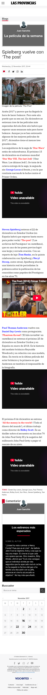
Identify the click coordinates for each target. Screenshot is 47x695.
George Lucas (13, 169)
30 (23, 633)
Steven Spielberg (11, 229)
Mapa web (34, 687)
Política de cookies (22, 690)
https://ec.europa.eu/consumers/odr (25, 672)
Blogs (5, 19)
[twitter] (18, 663)
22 (17, 627)
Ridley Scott (27, 429)
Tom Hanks (25, 254)
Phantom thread (12, 335)
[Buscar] (42, 590)
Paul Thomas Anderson (15, 327)
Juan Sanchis (23, 31)
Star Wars (38, 148)
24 (29, 627)
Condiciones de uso (30, 685)
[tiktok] (28, 663)
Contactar (11, 685)
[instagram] (23, 663)
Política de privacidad (14, 687)
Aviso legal (19, 685)
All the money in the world (17, 422)
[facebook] (14, 663)
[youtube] (32, 663)
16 (23, 621)
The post (26, 240)
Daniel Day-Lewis (11, 331)
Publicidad (25, 687)
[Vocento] (23, 679)
